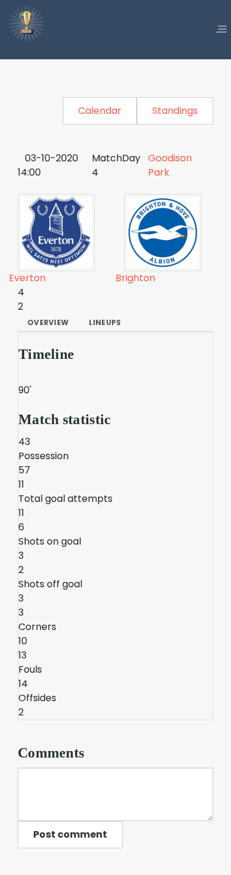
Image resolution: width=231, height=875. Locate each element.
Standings (175, 110)
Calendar (99, 110)
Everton (27, 278)
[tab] (48, 323)
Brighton (135, 278)
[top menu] (221, 29)
